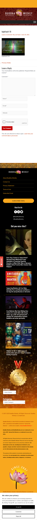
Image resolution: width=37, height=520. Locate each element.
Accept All (18, 507)
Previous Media (5, 63)
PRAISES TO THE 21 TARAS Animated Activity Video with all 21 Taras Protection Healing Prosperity (18, 353)
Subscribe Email (8, 193)
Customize (18, 511)
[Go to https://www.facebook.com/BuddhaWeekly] (15, 212)
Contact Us (6, 182)
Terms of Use (7, 189)
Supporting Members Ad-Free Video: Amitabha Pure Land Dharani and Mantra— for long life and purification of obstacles (18, 290)
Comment (5, 76)
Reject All (18, 516)
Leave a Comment (7, 34)
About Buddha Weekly (10, 178)
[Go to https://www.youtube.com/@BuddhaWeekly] (21, 212)
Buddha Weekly (15, 440)
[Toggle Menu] (34, 22)
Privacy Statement (8, 185)
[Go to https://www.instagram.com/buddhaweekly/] (18, 212)
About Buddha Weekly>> (26, 425)
